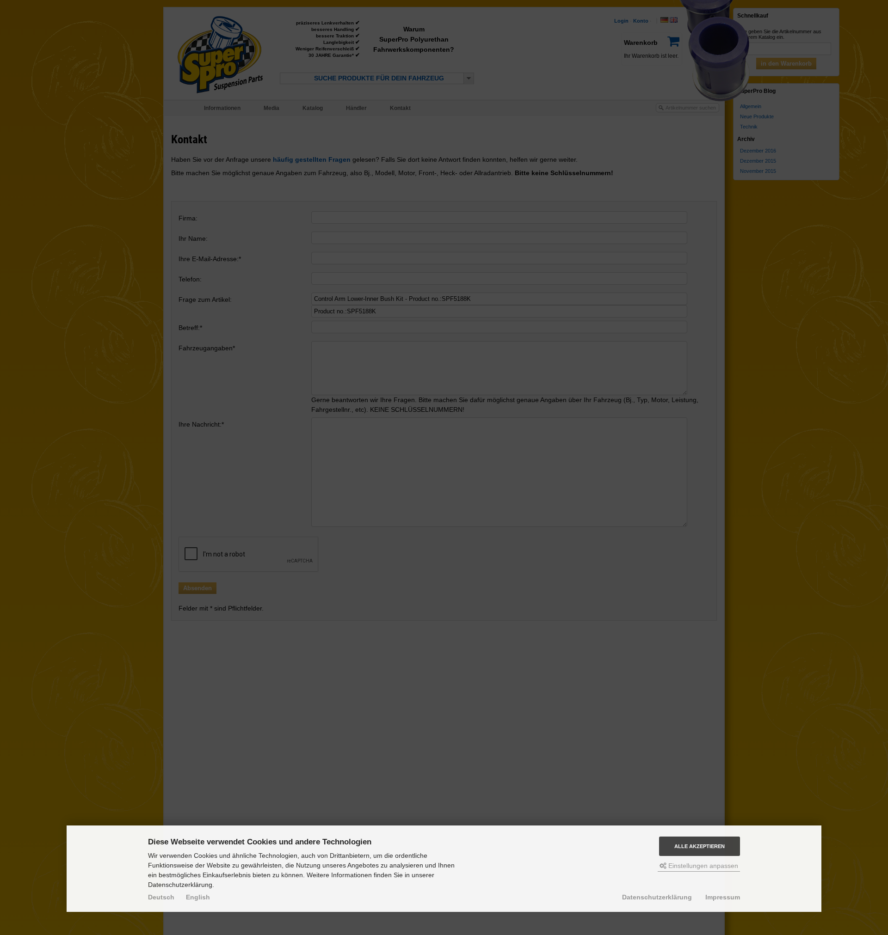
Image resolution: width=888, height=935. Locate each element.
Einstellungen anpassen (702, 865)
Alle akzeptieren (699, 846)
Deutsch (161, 897)
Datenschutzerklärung (657, 897)
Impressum (722, 897)
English (198, 897)
